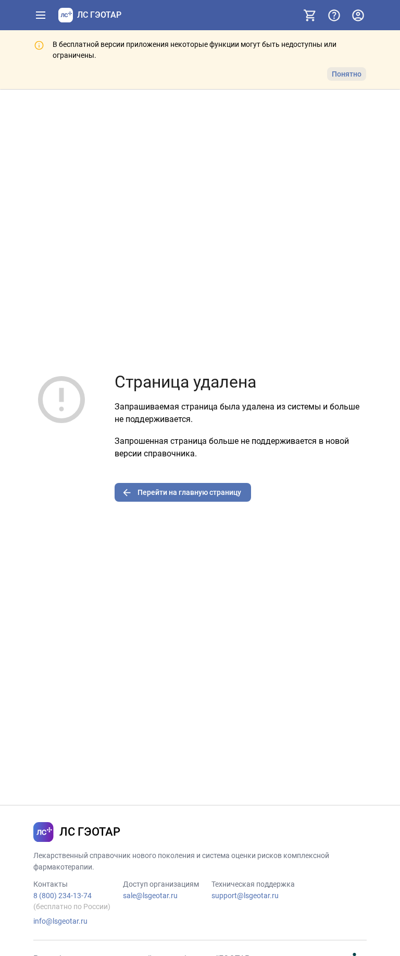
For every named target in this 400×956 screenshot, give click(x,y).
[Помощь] (334, 15)
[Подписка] (310, 15)
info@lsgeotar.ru (60, 921)
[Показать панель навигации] (40, 15)
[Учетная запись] (358, 15)
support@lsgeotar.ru (245, 895)
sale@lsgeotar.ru (150, 895)
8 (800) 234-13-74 (62, 895)
